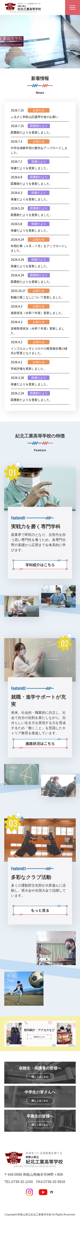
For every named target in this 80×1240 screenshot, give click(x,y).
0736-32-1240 (22, 1182)
